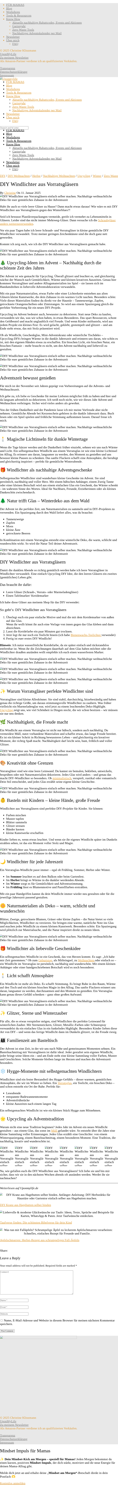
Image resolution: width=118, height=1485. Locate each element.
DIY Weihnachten (19, 175)
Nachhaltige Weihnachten (59, 175)
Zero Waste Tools (23, 29)
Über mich (12, 40)
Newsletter (13, 36)
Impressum (7, 75)
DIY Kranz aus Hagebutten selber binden (25, 1205)
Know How (13, 19)
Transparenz (7, 68)
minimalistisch (62, 778)
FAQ (15, 43)
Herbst (36, 175)
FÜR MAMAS (15, 4)
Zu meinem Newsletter (14, 57)
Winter (97, 175)
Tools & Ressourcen (18, 15)
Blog (9, 8)
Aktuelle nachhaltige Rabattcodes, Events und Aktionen (47, 22)
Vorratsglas (65, 1083)
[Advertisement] (59, 103)
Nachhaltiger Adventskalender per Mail (37, 33)
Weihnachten (86, 960)
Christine (10, 192)
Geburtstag (45, 960)
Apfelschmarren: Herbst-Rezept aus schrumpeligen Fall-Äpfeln (39, 1240)
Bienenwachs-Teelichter (86, 635)
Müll (54, 1130)
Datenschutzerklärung (13, 71)
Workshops (13, 12)
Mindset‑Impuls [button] (40, 1462)
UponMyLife (8, 54)
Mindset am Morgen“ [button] (63, 1473)
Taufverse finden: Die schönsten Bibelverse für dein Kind (36, 1222)
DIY (2, 175)
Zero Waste (111, 175)
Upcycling (83, 175)
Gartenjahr (19, 26)
